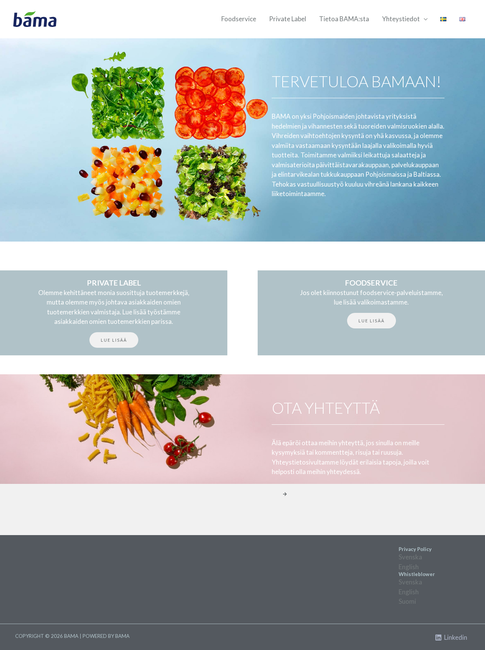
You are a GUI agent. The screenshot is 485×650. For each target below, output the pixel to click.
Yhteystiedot (401, 19)
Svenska (410, 557)
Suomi (407, 601)
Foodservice (238, 19)
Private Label (287, 19)
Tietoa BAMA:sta (344, 19)
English (409, 567)
